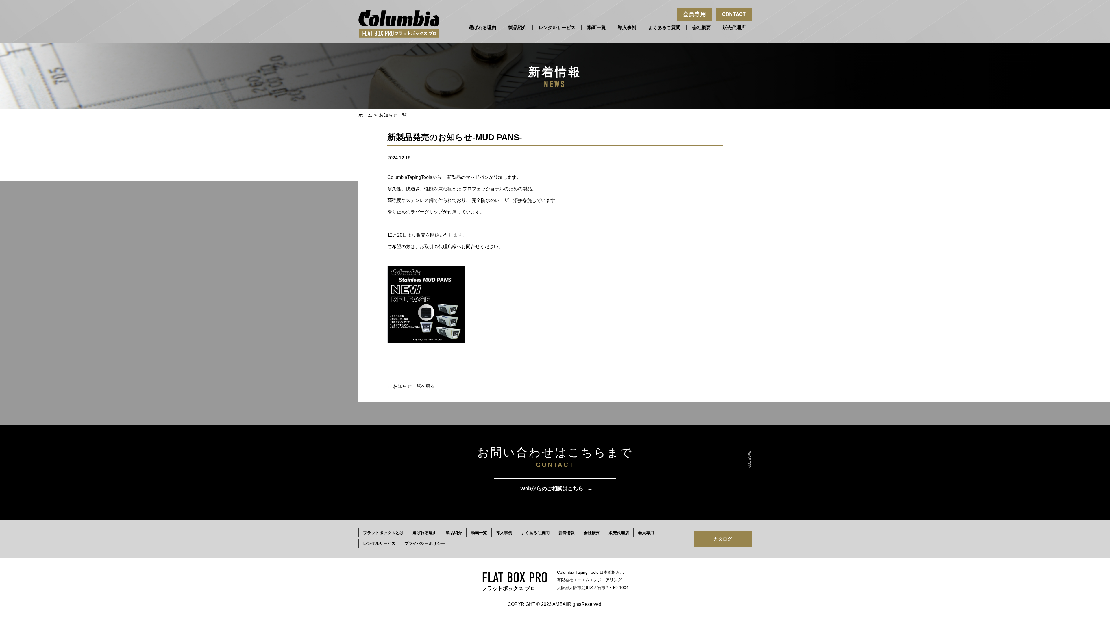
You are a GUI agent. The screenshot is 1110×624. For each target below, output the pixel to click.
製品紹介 (517, 27)
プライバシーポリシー (424, 543)
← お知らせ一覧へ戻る (411, 386)
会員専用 (694, 14)
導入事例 (627, 27)
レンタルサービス (557, 27)
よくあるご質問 (664, 27)
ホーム (365, 115)
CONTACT (734, 14)
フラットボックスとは (383, 532)
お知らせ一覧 (393, 115)
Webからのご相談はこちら (556, 488)
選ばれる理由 (482, 27)
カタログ (722, 538)
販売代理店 (734, 27)
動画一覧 (596, 27)
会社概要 (701, 27)
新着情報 (566, 532)
